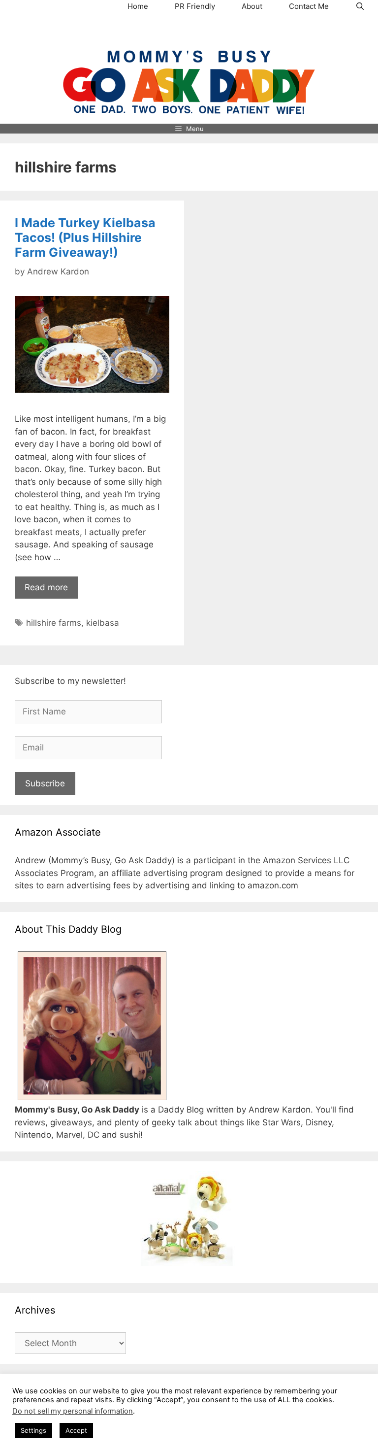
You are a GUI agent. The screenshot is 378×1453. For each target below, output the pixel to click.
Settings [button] (33, 1430)
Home (137, 6)
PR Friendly (195, 6)
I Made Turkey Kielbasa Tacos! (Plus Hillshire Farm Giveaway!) (85, 237)
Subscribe (45, 783)
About (252, 6)
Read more (46, 587)
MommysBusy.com (189, 31)
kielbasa (102, 623)
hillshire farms (53, 623)
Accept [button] (76, 1430)
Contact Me (309, 6)
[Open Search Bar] (360, 6)
